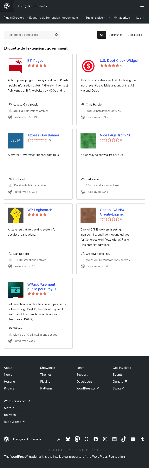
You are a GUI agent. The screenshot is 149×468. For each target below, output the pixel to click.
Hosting (9, 381)
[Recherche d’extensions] (56, 35)
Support (82, 374)
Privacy (9, 388)
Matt (9, 408)
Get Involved (122, 368)
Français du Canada (27, 439)
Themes (46, 374)
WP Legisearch (39, 210)
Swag (119, 388)
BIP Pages (35, 60)
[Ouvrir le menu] (143, 6)
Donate (120, 381)
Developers (84, 381)
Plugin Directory (14, 17)
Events (118, 374)
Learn (80, 368)
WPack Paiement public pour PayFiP (42, 286)
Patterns (46, 388)
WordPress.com (17, 401)
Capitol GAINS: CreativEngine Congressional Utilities (112, 212)
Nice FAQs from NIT (116, 135)
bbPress (12, 415)
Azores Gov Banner (43, 135)
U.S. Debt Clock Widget (119, 60)
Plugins (45, 381)
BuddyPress (14, 422)
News (8, 374)
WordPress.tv (88, 388)
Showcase (47, 368)
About (8, 368)
